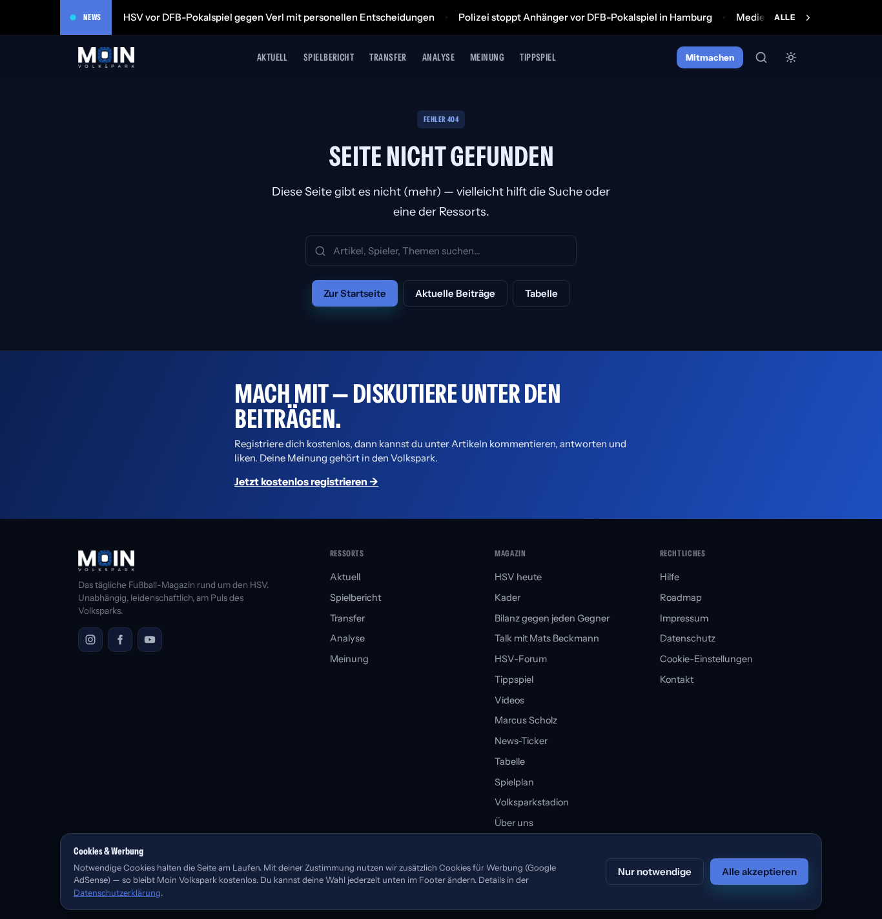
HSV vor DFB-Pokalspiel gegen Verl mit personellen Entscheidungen (279, 17)
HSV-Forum (521, 659)
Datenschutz (687, 638)
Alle (784, 17)
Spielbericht (328, 57)
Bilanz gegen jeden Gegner (552, 618)
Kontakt (676, 679)
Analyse (438, 57)
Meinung (487, 57)
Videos (509, 700)
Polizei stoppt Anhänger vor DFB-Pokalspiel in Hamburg (585, 17)
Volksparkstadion (532, 802)
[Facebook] (120, 639)
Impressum (684, 618)
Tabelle (541, 293)
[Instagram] (90, 639)
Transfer (388, 57)
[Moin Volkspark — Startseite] (107, 57)
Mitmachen (710, 57)
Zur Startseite (354, 293)
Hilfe (669, 577)
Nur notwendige (655, 871)
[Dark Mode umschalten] (791, 57)
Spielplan (514, 782)
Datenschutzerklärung (117, 892)
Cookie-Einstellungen (706, 659)
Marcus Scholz (526, 720)
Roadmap (681, 597)
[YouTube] (150, 639)
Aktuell (272, 57)
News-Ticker (521, 741)
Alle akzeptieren (759, 871)
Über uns (514, 823)
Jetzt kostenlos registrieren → (306, 481)
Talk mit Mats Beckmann (547, 638)
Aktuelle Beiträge (455, 293)
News (92, 17)
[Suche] (761, 57)
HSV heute (518, 577)
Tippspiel (538, 57)
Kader (507, 597)
